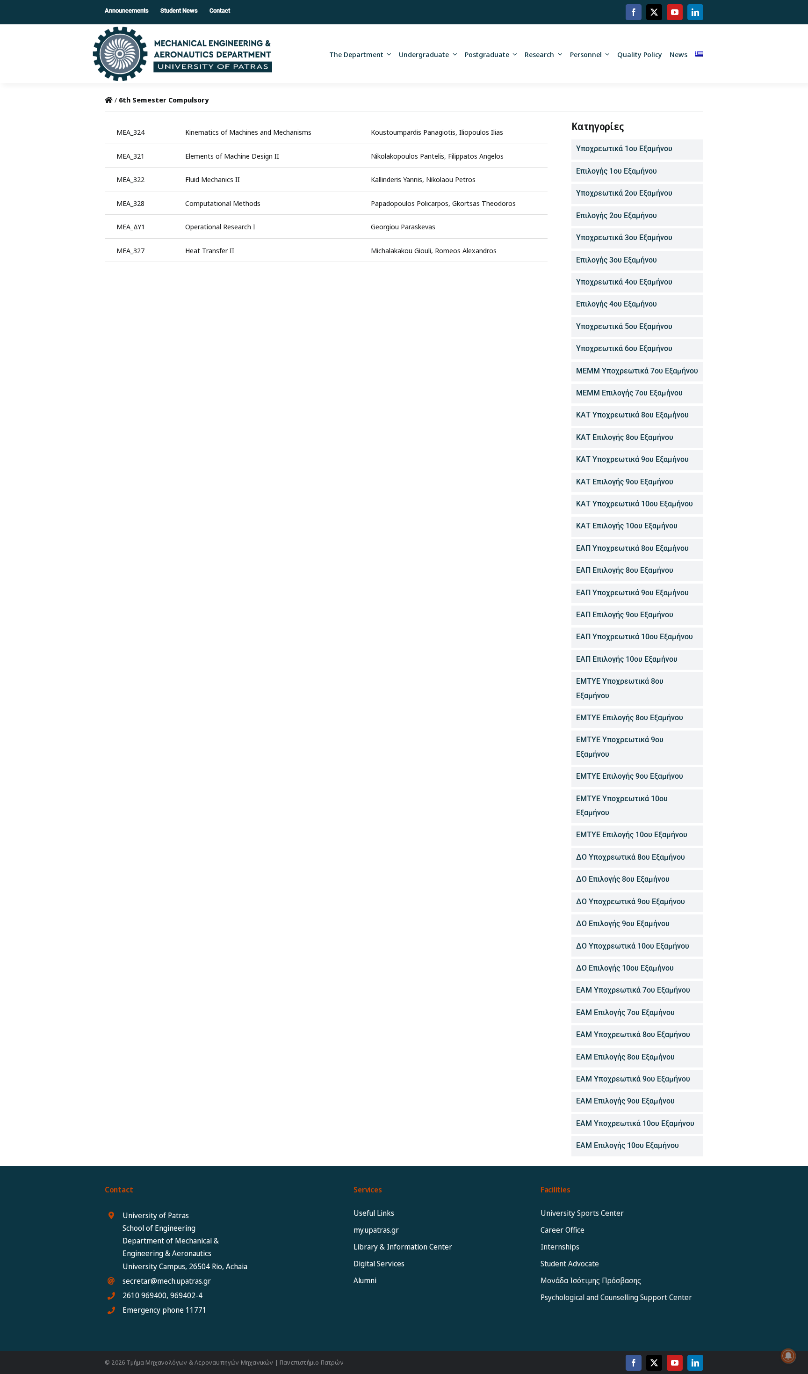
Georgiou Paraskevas (403, 226)
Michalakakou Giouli (401, 250)
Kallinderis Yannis (396, 179)
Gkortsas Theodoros (484, 203)
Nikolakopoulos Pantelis (407, 156)
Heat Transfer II (209, 250)
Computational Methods (222, 203)
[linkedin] (695, 12)
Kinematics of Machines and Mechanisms (248, 132)
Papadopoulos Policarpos (409, 203)
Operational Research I (220, 226)
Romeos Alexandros (466, 250)
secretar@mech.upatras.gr (167, 1281)
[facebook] (634, 12)
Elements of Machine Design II (232, 156)
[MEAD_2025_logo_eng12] (182, 30)
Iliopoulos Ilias (481, 132)
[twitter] (654, 12)
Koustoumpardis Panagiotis (413, 132)
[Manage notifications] (788, 1355)
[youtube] (675, 12)
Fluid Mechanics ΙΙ (212, 179)
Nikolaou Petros (451, 179)
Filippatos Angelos (476, 156)
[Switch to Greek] (699, 54)
